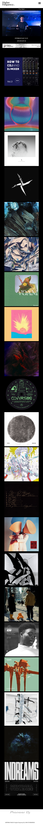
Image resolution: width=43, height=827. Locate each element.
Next (24, 9)
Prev (19, 9)
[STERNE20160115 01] (21, 36)
